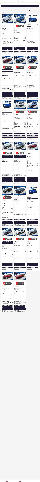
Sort (11, 6)
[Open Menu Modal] (1, 1)
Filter (30, 6)
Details (10, 31)
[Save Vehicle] (12, 26)
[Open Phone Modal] (37, 1)
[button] (11, 24)
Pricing (4, 31)
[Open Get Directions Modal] (39, 1)
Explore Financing (4, 97)
